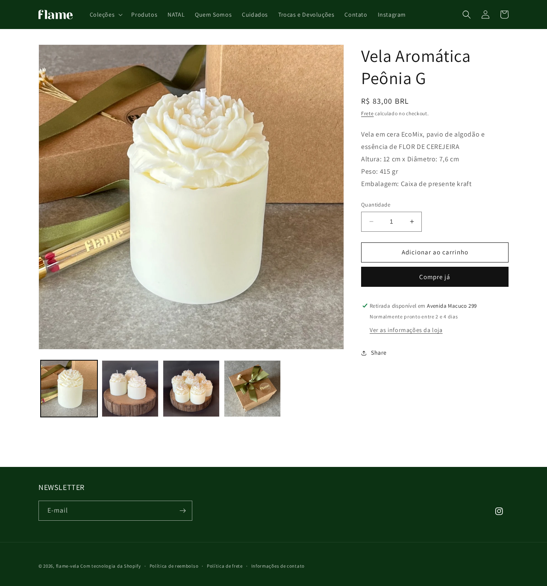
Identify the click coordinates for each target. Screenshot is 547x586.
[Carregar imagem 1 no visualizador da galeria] (69, 388)
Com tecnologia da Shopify (110, 566)
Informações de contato (278, 566)
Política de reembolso (174, 566)
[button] (105, 14)
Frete (367, 113)
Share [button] (379, 352)
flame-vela (67, 566)
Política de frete (225, 566)
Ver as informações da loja (406, 330)
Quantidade (375, 204)
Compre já (434, 277)
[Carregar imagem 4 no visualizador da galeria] (252, 388)
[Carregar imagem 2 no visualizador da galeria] (130, 388)
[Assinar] (182, 511)
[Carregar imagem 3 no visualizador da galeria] (191, 388)
